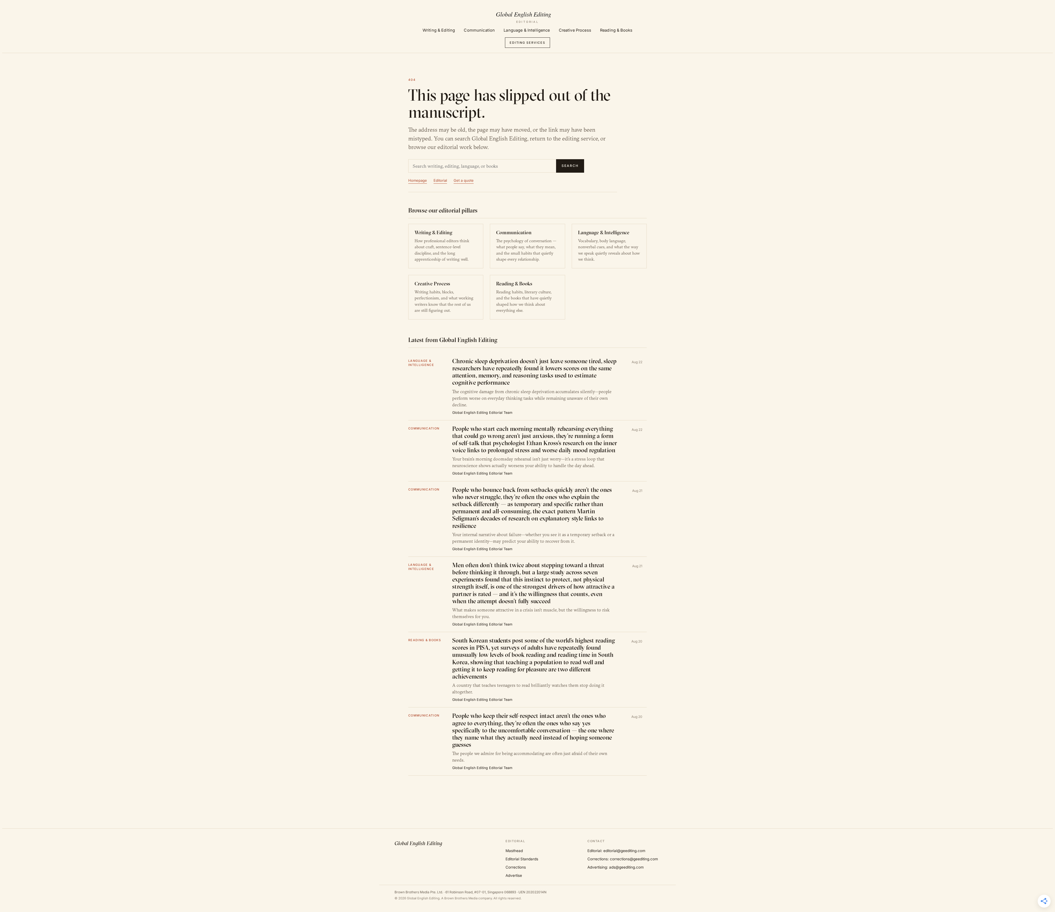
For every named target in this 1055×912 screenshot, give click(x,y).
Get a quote (464, 180)
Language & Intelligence (527, 30)
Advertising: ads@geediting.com (615, 867)
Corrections (516, 867)
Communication (479, 30)
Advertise (514, 875)
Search (570, 166)
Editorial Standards (522, 859)
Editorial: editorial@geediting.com (616, 850)
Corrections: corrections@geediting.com (622, 859)
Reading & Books (616, 30)
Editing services (527, 43)
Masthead (514, 850)
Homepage (417, 180)
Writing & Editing (439, 30)
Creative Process (575, 30)
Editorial (440, 180)
